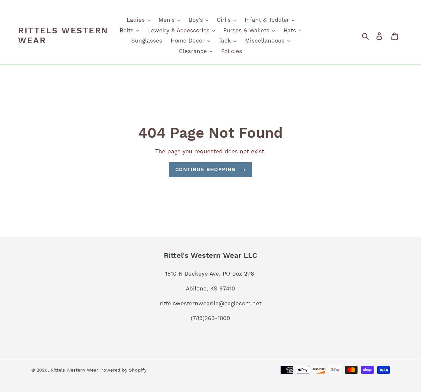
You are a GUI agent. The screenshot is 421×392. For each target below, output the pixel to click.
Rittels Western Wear (63, 35)
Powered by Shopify (123, 370)
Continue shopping (205, 169)
